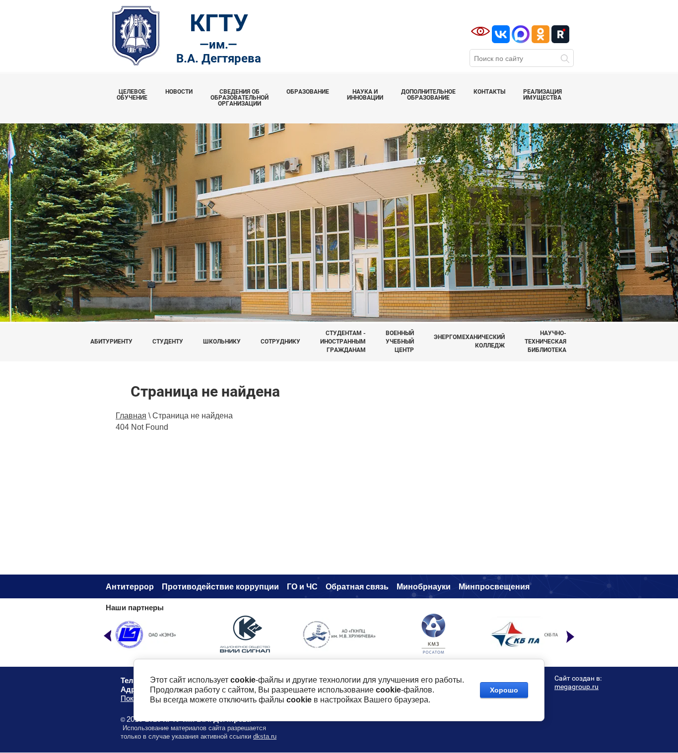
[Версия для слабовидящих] (480, 31)
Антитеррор (130, 586)
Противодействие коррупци (218, 586)
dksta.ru (264, 736)
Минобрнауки (424, 586)
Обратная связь (357, 586)
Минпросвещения (494, 586)
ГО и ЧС (302, 586)
